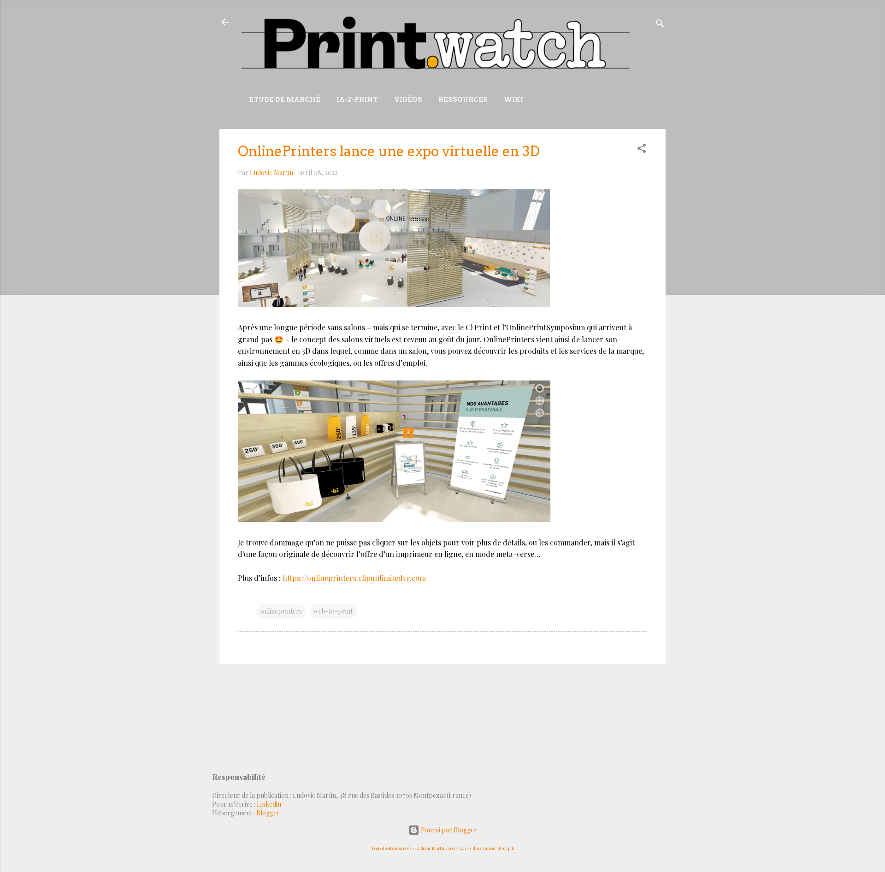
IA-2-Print (357, 99)
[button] (641, 150)
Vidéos (408, 99)
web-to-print (333, 611)
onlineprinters (281, 611)
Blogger (268, 812)
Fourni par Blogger (448, 829)
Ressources (463, 99)
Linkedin (269, 804)
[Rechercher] (660, 25)
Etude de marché (284, 99)
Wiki (513, 99)
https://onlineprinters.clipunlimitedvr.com (354, 578)
